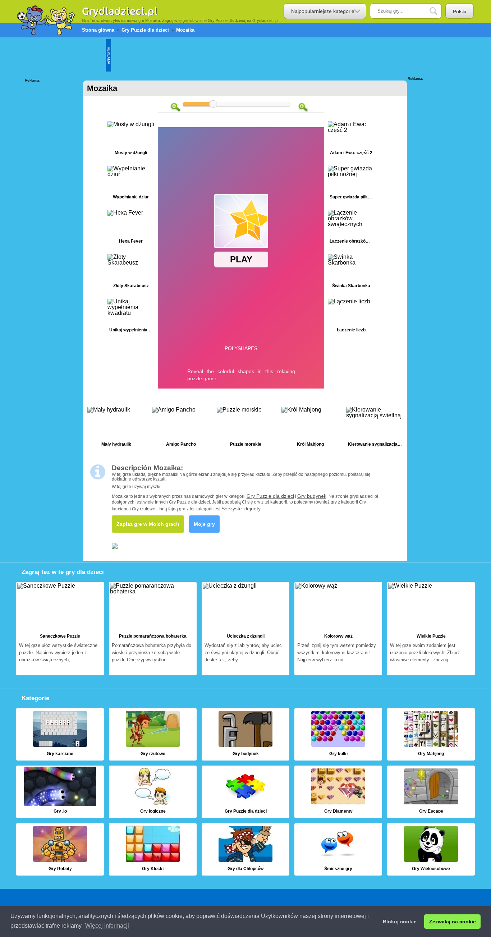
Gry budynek (311, 496)
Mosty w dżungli (130, 140)
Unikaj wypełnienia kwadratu (130, 317)
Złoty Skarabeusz (130, 272)
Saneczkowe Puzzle (60, 628)
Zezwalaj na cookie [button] (452, 921)
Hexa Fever (130, 228)
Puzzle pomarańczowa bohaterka (153, 628)
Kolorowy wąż (338, 628)
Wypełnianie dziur (130, 184)
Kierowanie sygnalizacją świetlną (375, 428)
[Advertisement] (242, 55)
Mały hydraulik (116, 428)
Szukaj (438, 11)
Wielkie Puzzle (431, 628)
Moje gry (204, 524)
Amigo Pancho (181, 428)
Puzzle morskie (245, 428)
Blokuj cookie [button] (400, 921)
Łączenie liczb (351, 317)
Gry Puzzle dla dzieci (270, 496)
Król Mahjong (310, 428)
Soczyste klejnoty (241, 508)
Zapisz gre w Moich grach (147, 524)
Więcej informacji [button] (107, 926)
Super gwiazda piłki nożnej (351, 184)
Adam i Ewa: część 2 (351, 140)
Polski (459, 11)
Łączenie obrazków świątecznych (351, 228)
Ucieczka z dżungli (245, 628)
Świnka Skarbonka (351, 272)
